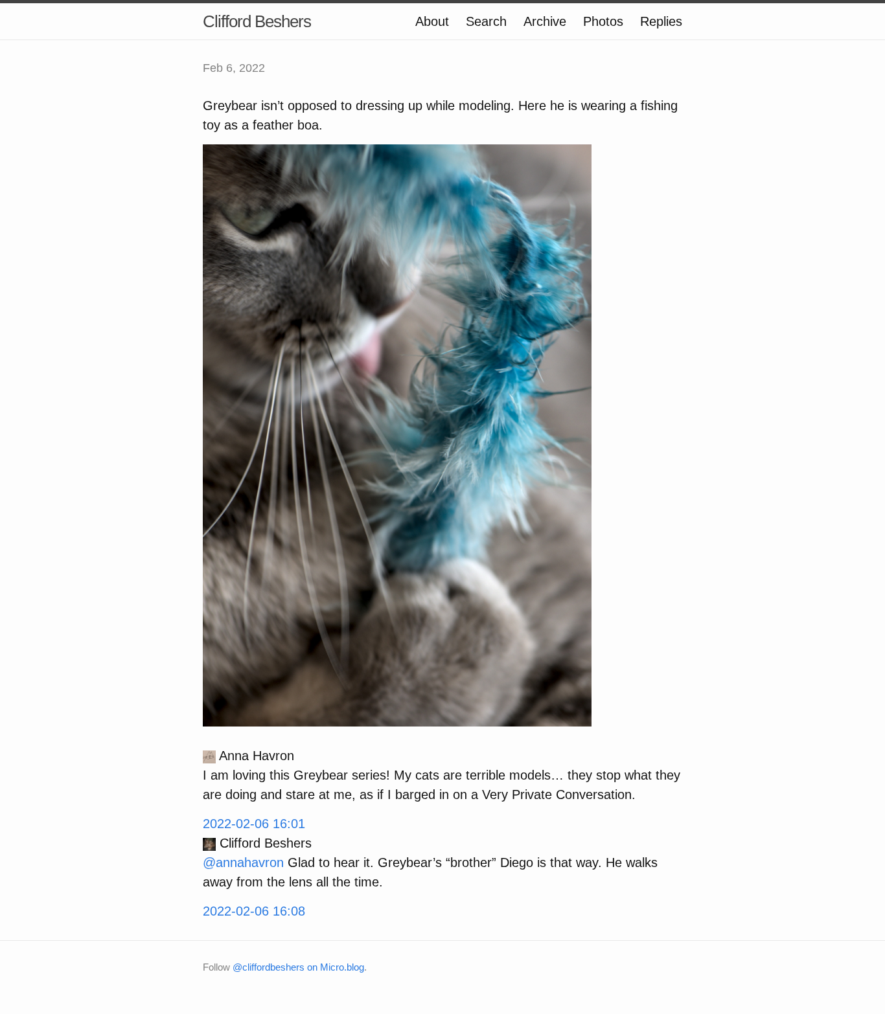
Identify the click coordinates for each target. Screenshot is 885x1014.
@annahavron (243, 862)
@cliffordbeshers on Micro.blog (298, 967)
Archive (544, 21)
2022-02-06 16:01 (254, 824)
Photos (603, 21)
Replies (661, 21)
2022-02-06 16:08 (254, 911)
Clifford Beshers (257, 21)
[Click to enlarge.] (397, 434)
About (432, 21)
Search (486, 21)
